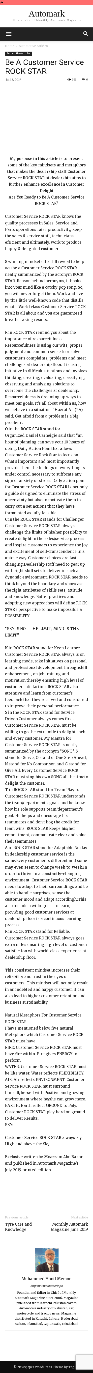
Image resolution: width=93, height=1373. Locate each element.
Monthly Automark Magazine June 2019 (69, 1227)
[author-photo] (47, 1272)
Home (9, 46)
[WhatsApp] (60, 91)
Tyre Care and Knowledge (18, 1227)
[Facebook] (26, 91)
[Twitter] (37, 91)
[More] (71, 91)
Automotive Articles (33, 46)
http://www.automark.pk (46, 1286)
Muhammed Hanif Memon (46, 1278)
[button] (86, 34)
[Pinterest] (48, 91)
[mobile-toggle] (8, 34)
